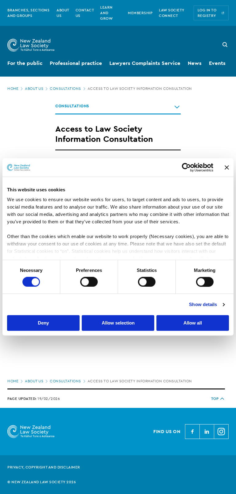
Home (12, 88)
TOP (215, 398)
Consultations (65, 88)
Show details (203, 304)
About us (34, 88)
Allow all (192, 323)
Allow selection (118, 323)
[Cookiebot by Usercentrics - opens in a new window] (186, 167)
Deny (43, 323)
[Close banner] (227, 167)
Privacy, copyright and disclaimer (43, 467)
